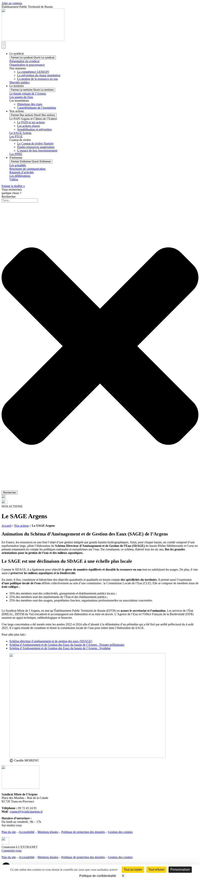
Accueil (6, 525)
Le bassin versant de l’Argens (27, 93)
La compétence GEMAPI (33, 71)
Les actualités (17, 165)
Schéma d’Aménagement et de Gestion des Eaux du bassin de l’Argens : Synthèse (60, 648)
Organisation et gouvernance (27, 64)
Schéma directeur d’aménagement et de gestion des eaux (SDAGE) (50, 641)
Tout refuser (156, 869)
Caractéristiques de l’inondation (36, 107)
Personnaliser (180, 869)
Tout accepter (133, 869)
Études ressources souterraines (35, 147)
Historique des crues (29, 104)
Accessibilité (26, 832)
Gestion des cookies (120, 832)
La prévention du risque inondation (38, 75)
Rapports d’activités (21, 172)
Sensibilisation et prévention (34, 129)
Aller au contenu (12, 3)
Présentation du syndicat (24, 61)
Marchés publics (19, 82)
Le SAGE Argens (20, 133)
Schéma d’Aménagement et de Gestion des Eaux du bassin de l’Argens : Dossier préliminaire (66, 644)
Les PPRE (15, 154)
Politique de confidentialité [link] (97, 875)
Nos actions (21, 525)
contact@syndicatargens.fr (26, 811)
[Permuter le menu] (3, 45)
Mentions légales (48, 832)
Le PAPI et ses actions (31, 122)
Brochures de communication (27, 168)
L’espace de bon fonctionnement (37, 150)
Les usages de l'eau (21, 97)
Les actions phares (28, 126)
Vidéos (13, 179)
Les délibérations (19, 175)
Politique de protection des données (83, 832)
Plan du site (9, 832)
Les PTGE (16, 136)
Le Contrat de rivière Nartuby (35, 143)
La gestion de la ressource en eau (37, 79)
